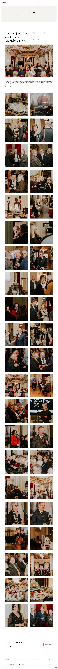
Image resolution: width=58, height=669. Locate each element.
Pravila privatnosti (50, 664)
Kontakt (54, 2)
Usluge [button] (44, 2)
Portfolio (49, 2)
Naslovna (34, 2)
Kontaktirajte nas (48, 644)
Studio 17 (39, 2)
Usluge (29, 659)
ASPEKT (23, 664)
